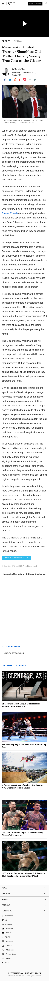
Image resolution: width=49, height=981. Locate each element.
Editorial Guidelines (35, 574)
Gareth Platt (19, 69)
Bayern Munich (10, 213)
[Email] (29, 79)
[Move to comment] (35, 79)
